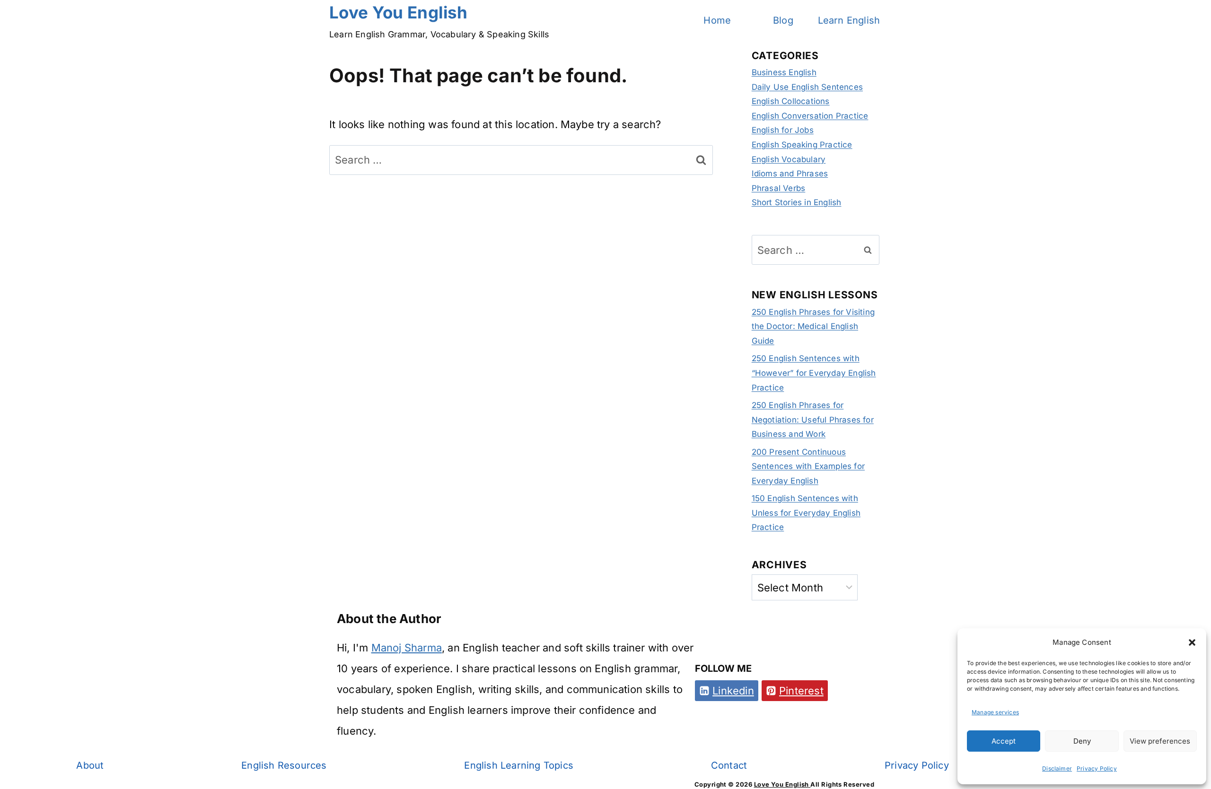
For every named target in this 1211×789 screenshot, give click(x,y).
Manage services (995, 712)
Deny (1082, 741)
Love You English (782, 784)
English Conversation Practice (810, 116)
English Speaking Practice (802, 144)
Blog (783, 20)
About (90, 765)
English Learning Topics (518, 765)
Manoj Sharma (406, 648)
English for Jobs (783, 130)
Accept (1004, 741)
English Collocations (791, 101)
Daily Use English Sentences (807, 87)
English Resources (283, 765)
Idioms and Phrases (790, 173)
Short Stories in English (797, 202)
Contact (729, 765)
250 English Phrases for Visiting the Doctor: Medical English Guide (813, 326)
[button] (1192, 642)
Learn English (849, 20)
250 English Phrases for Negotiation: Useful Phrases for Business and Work (813, 419)
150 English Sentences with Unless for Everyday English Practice (806, 513)
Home (717, 20)
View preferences (1160, 741)
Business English (784, 72)
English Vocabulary (789, 159)
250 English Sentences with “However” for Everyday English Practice (814, 373)
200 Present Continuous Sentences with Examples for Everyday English (808, 466)
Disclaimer (1057, 768)
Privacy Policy (1097, 768)
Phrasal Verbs (779, 188)
